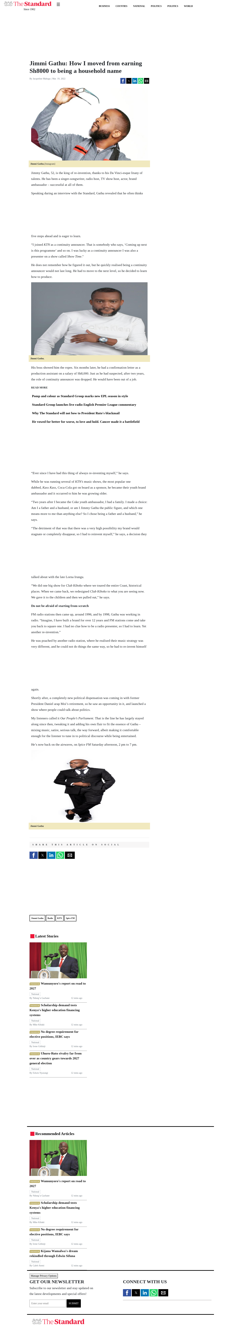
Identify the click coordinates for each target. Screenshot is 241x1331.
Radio (50, 918)
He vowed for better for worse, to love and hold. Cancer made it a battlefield (85, 421)
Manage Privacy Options (44, 1275)
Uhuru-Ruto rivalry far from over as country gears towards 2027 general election (56, 1058)
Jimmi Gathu (37, 918)
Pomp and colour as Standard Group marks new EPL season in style (79, 396)
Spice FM (70, 918)
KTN (59, 918)
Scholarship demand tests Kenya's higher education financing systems (55, 1010)
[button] (123, 81)
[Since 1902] (27, 2)
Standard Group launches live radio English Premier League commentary (83, 404)
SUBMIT (74, 1303)
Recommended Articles (54, 1134)
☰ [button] (58, 2)
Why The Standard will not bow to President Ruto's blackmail (75, 413)
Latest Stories (46, 936)
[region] (51, 35)
